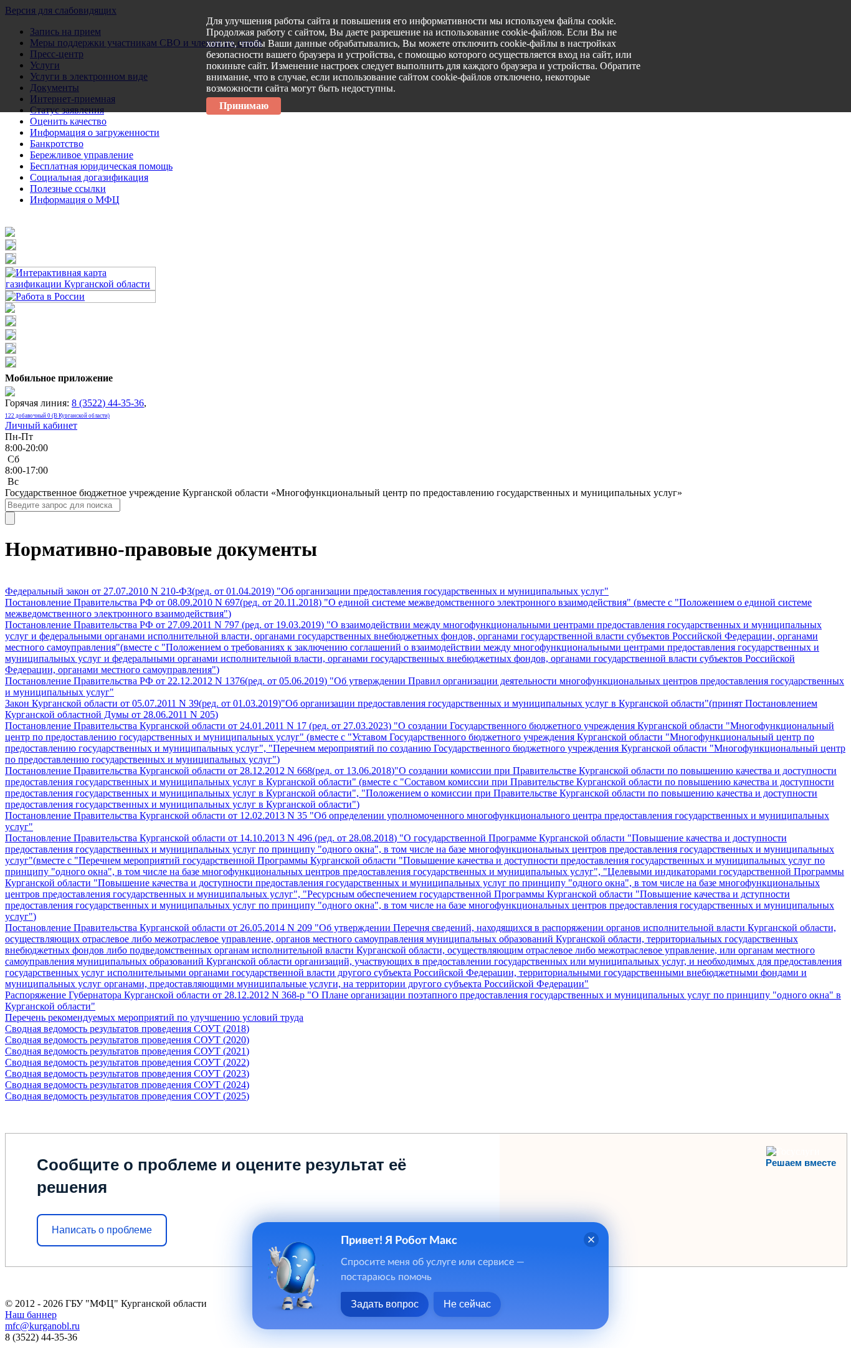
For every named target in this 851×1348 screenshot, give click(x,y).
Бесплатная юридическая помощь (101, 166)
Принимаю (244, 105)
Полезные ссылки (68, 188)
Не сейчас (467, 1304)
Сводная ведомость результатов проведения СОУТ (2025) (127, 1096)
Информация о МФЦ (75, 199)
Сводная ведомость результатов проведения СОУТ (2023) (127, 1073)
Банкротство (56, 143)
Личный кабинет (41, 425)
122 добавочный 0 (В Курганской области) (57, 416)
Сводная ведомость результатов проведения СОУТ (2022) (127, 1062)
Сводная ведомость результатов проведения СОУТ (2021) (127, 1051)
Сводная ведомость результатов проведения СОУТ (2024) (127, 1084)
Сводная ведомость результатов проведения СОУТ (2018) (127, 1028)
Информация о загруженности (94, 132)
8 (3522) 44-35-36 (108, 403)
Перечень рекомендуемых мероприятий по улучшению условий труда (154, 1017)
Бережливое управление (81, 155)
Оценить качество (68, 121)
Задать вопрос (385, 1304)
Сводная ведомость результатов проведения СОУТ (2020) (127, 1040)
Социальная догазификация (89, 177)
